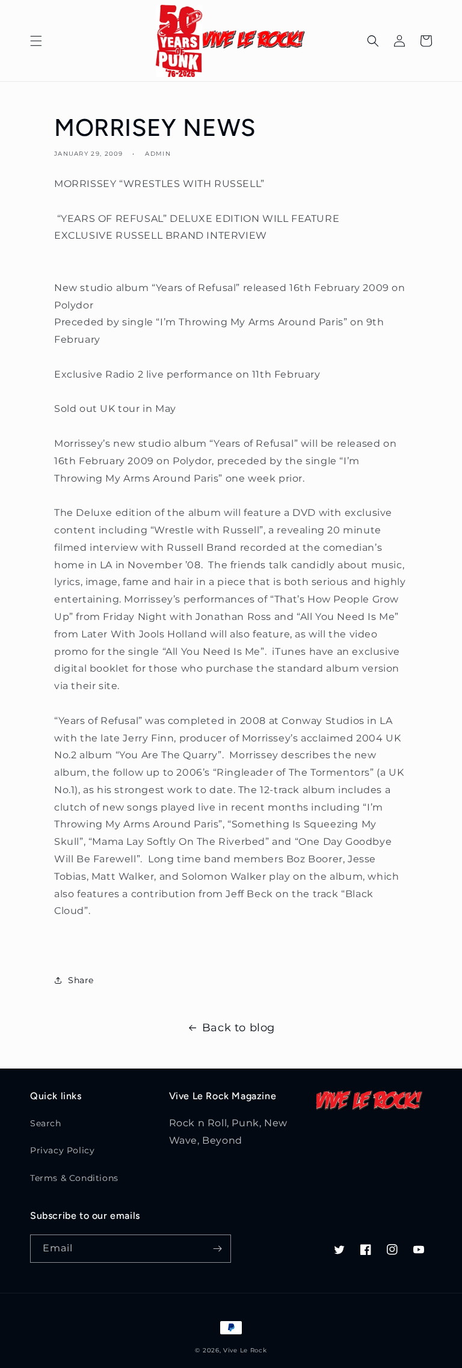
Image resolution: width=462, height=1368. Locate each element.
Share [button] (81, 980)
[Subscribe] (217, 1249)
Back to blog (238, 1027)
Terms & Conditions (74, 1178)
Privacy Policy (62, 1150)
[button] (36, 41)
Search (45, 1123)
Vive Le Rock (244, 1350)
